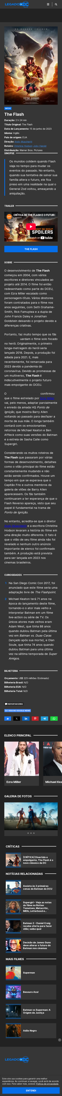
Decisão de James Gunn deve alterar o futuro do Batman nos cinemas (37, 945)
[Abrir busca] (56, 4)
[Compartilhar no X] (16, 718)
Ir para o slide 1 (28, 833)
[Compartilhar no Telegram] (44, 718)
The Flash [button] (31, 249)
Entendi (31, 1090)
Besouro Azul (30, 992)
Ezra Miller (47, 398)
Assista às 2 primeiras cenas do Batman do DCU (37, 887)
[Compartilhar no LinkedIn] (25, 718)
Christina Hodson (23, 146)
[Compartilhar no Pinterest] (35, 718)
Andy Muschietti (23, 141)
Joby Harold (39, 146)
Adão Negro (30, 1030)
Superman (29, 972)
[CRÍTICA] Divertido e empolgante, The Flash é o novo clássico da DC (38, 860)
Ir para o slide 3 (34, 833)
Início (8, 108)
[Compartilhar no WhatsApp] (54, 718)
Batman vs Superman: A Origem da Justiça (36, 1011)
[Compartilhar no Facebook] (7, 718)
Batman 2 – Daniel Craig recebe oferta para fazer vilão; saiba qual (37, 926)
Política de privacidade (47, 1084)
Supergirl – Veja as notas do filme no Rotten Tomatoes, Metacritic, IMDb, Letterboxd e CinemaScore (37, 908)
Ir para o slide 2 (31, 833)
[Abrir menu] (48, 4)
